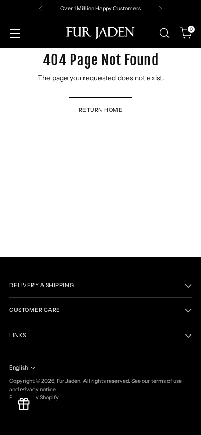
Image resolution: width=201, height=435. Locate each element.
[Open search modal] (164, 33)
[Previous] (40, 9)
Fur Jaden (68, 381)
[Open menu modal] (14, 33)
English (18, 367)
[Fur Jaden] (100, 33)
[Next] (160, 9)
